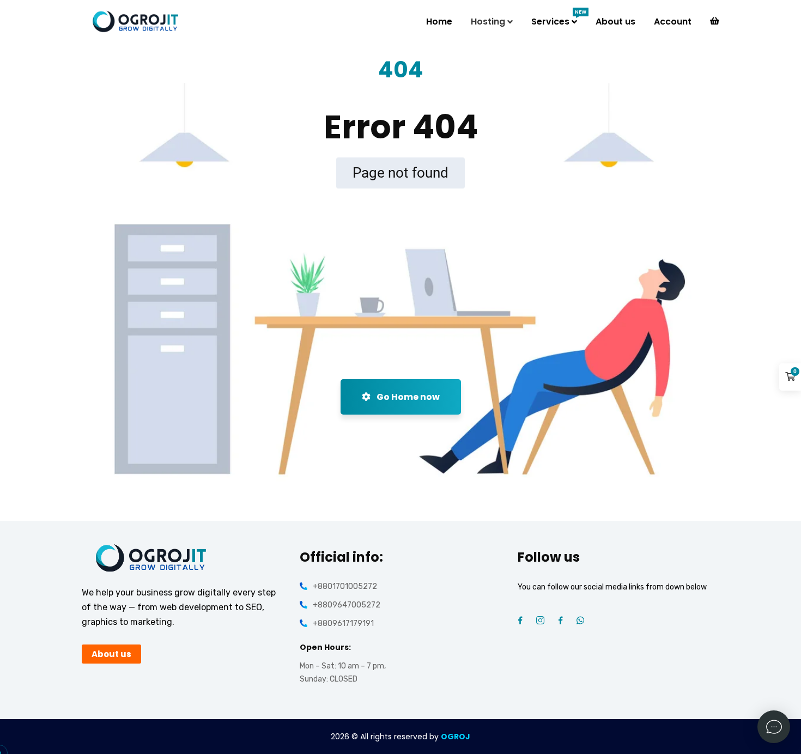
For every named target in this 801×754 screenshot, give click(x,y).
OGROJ (455, 736)
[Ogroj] (136, 21)
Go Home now (407, 397)
